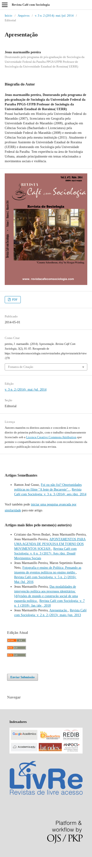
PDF (14, 299)
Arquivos (23, 15)
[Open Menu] (4, 4)
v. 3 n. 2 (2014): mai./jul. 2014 (54, 15)
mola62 (5, 854)
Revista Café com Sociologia (31, 4)
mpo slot (28, 854)
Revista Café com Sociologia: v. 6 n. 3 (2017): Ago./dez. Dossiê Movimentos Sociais (45, 553)
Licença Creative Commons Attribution (51, 437)
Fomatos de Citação (20, 367)
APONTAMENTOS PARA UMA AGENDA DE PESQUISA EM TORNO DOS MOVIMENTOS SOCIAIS (50, 543)
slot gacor (16, 854)
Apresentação (58, 610)
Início (8, 15)
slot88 (38, 854)
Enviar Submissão (22, 677)
